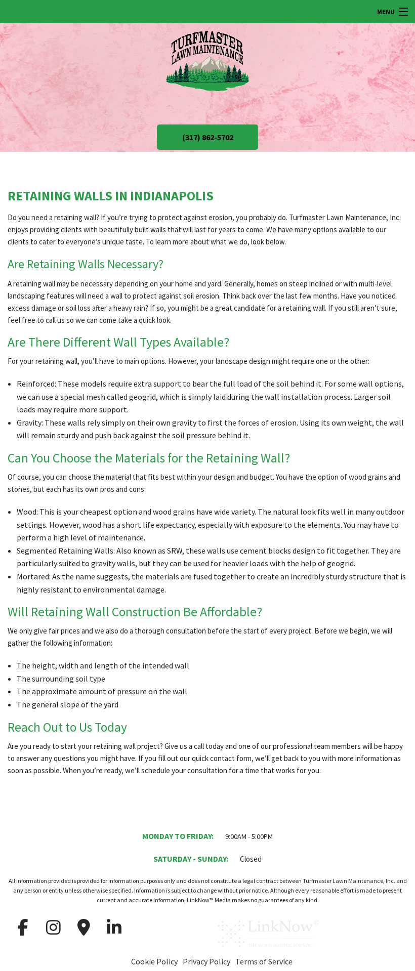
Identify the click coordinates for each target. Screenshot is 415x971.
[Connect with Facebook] (23, 927)
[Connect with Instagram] (53, 927)
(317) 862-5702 (207, 137)
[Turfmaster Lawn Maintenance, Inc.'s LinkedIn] (114, 927)
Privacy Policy (206, 961)
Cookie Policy (154, 961)
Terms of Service (264, 961)
